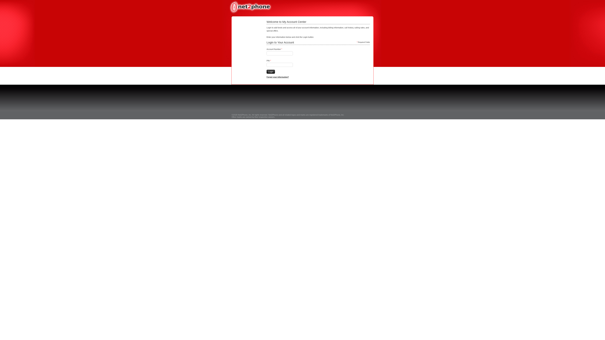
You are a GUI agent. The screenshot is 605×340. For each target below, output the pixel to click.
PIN (269, 61)
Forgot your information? (278, 77)
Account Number (274, 49)
